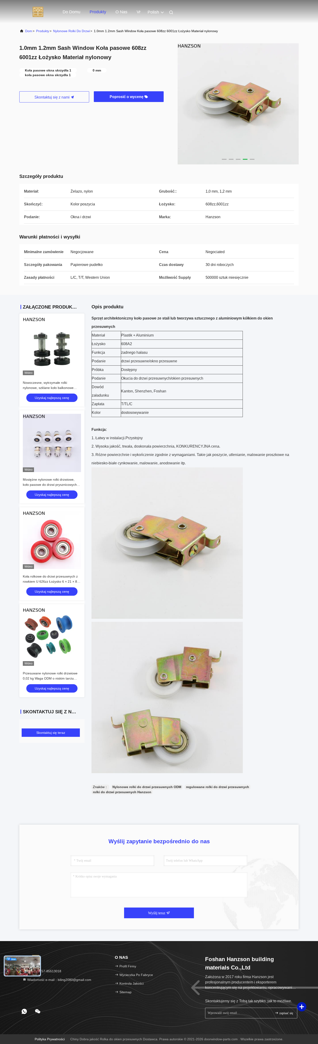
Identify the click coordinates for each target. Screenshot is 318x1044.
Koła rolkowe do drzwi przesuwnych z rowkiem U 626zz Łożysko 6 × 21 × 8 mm (50, 581)
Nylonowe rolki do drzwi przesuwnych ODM (146, 787)
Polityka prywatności (50, 1039)
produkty (42, 31)
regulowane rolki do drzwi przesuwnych (217, 787)
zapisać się (285, 1013)
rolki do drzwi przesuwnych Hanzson (122, 792)
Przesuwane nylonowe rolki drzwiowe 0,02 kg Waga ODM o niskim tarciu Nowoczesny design (50, 678)
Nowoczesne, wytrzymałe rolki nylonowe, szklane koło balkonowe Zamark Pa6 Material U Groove (48, 388)
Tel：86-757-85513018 (43, 971)
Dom (28, 31)
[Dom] (38, 12)
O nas (121, 12)
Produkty (98, 12)
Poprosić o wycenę (127, 97)
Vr (139, 12)
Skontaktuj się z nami (52, 97)
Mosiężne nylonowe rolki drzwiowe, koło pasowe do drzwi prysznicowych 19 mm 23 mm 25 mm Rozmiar (50, 485)
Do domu (71, 12)
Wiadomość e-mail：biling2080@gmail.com (58, 980)
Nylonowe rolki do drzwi (71, 31)
